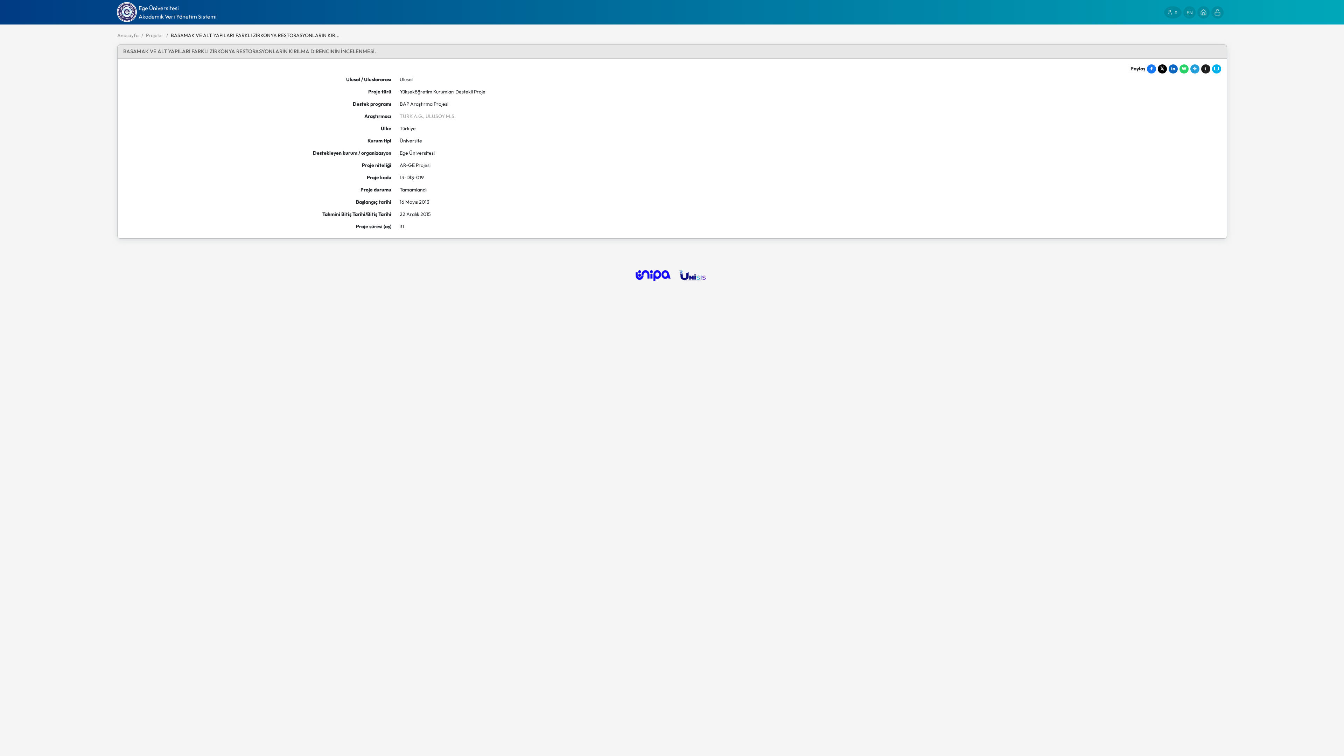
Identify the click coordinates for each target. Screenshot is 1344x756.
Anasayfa (128, 35)
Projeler (154, 35)
